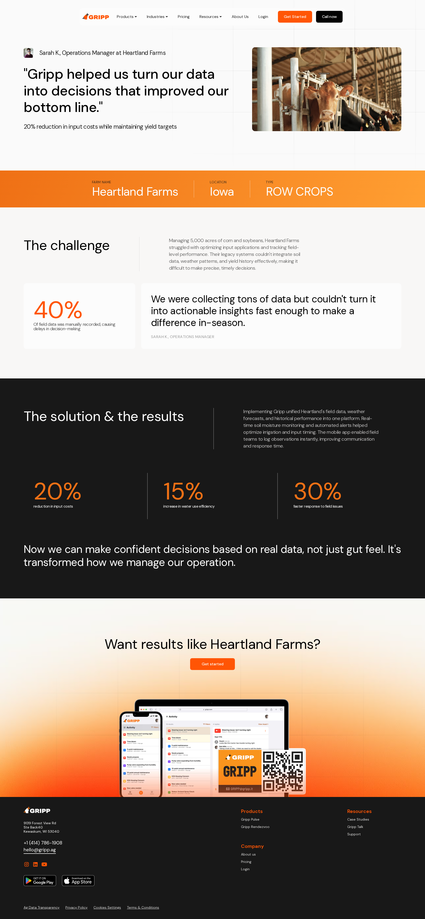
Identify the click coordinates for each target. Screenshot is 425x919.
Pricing (184, 16)
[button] (127, 17)
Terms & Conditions (143, 907)
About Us (240, 16)
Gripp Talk (355, 827)
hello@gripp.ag (40, 850)
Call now (329, 16)
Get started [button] (213, 664)
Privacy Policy (76, 907)
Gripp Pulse (250, 819)
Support (354, 834)
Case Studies (358, 819)
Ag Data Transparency (42, 907)
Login (263, 16)
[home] (95, 16)
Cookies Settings (107, 907)
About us (248, 854)
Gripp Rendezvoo (255, 827)
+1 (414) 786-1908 (43, 843)
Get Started (295, 16)
